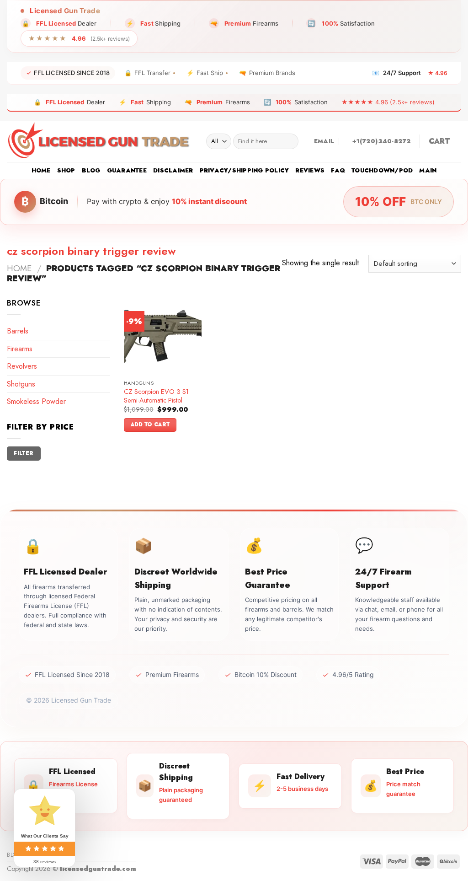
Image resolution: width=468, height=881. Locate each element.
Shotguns (21, 384)
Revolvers (22, 366)
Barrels (17, 331)
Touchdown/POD (382, 170)
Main (427, 170)
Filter (23, 453)
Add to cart (150, 424)
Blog (91, 170)
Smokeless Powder (36, 401)
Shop (66, 170)
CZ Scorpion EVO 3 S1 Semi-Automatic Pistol (156, 395)
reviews (309, 170)
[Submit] (289, 141)
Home (41, 170)
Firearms (19, 349)
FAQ (338, 170)
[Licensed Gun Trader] (99, 141)
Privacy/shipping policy (244, 170)
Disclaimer (173, 170)
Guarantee (127, 170)
